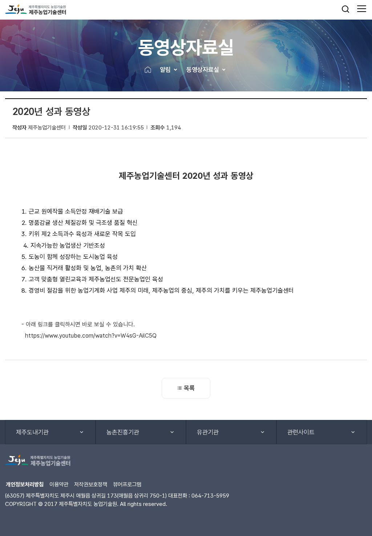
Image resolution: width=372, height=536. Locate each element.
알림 (165, 69)
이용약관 (58, 484)
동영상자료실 (202, 69)
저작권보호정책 (90, 484)
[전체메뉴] (361, 9)
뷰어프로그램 (127, 484)
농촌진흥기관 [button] (122, 432)
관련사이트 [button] (301, 432)
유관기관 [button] (208, 432)
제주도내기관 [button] (32, 432)
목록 (189, 388)
